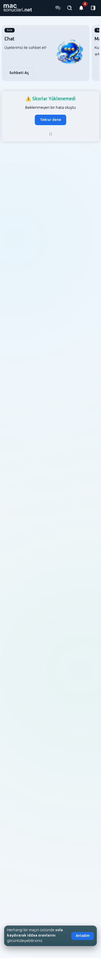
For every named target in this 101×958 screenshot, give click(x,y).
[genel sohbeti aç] (57, 8)
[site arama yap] (69, 8)
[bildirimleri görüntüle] (81, 8)
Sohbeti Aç (19, 73)
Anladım (82, 936)
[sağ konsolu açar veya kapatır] (93, 8)
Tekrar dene (50, 120)
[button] (17, 8)
